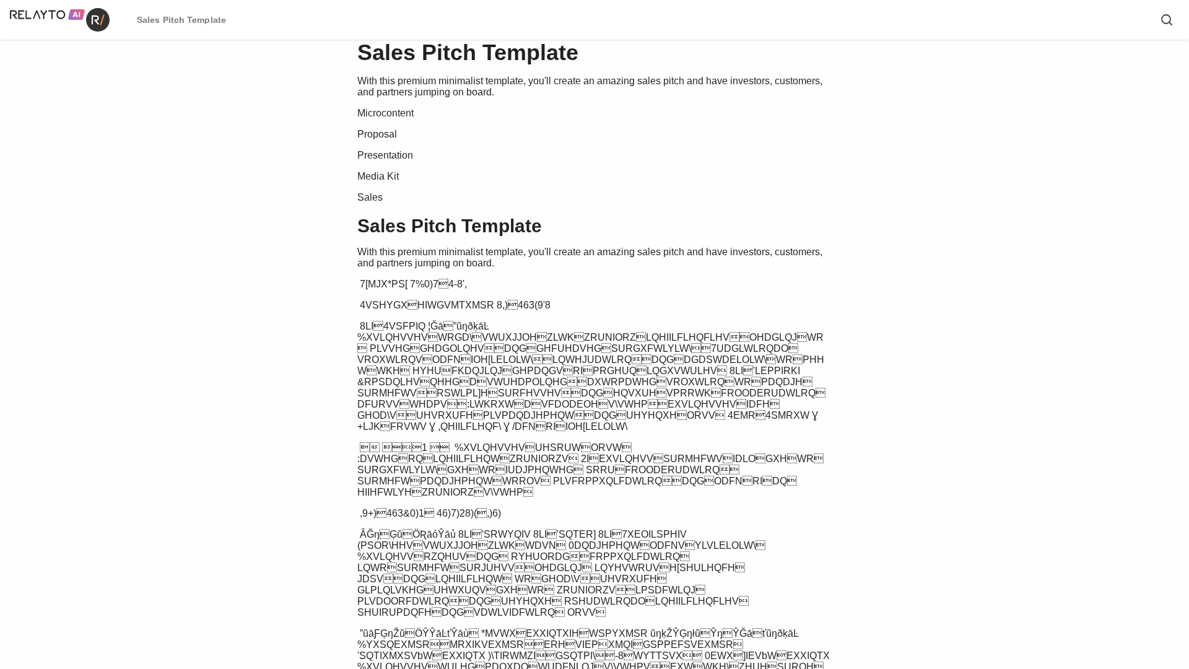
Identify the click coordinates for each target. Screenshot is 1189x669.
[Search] (1166, 19)
